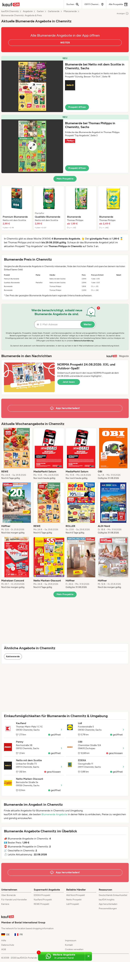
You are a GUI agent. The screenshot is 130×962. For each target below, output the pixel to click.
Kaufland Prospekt (43, 899)
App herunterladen (108, 904)
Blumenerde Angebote (54, 814)
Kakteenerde (13, 656)
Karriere (5, 904)
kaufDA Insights (106, 899)
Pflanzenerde (70, 11)
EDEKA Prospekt (42, 895)
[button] (65, 84)
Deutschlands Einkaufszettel (113, 895)
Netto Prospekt (73, 899)
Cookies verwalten (74, 949)
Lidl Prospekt (72, 904)
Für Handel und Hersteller (14, 899)
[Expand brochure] (32, 86)
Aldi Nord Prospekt (75, 895)
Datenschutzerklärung (83, 341)
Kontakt (69, 945)
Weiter (88, 324)
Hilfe (3, 940)
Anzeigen (121, 13)
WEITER (65, 42)
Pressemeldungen (108, 908)
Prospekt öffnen (77, 107)
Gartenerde (53, 11)
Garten (40, 11)
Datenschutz (7, 945)
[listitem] (16, 208)
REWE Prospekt (41, 904)
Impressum (70, 940)
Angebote (28, 11)
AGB (3, 949)
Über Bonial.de (8, 895)
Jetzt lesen (69, 382)
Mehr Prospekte (65, 178)
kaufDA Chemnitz (10, 11)
